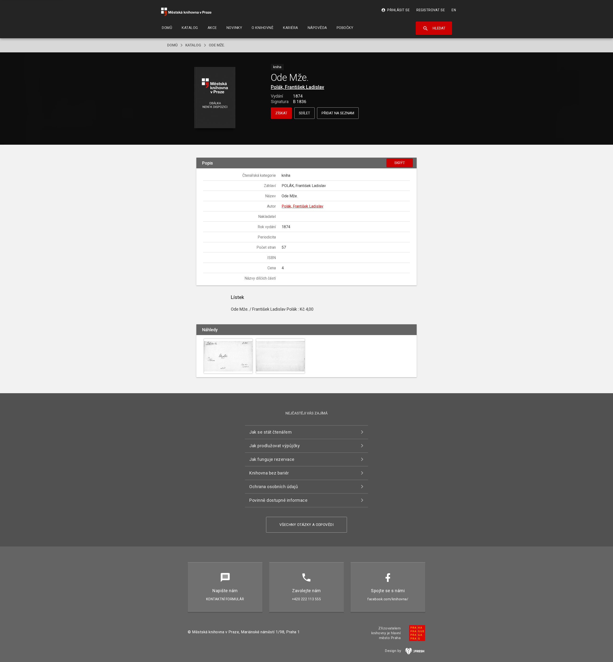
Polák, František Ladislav (297, 87)
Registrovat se (430, 10)
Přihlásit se (395, 10)
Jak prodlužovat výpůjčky (274, 445)
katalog (193, 45)
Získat (281, 113)
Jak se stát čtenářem (270, 432)
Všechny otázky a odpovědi (306, 525)
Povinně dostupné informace (278, 500)
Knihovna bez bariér (269, 472)
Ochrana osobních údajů (273, 486)
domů (172, 45)
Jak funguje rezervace (272, 459)
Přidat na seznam (338, 113)
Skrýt (399, 163)
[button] (215, 98)
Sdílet (304, 113)
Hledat (434, 28)
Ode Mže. (217, 45)
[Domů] (186, 12)
